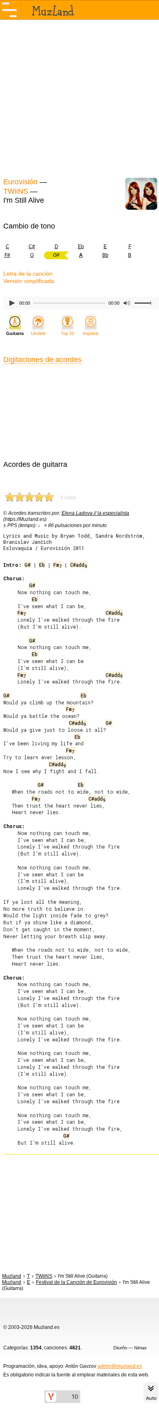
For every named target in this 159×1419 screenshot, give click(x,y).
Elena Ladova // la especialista (95, 513)
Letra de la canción (28, 273)
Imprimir (91, 333)
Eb (81, 246)
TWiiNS (15, 191)
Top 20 (67, 333)
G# (27, 564)
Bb (105, 255)
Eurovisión (20, 182)
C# (32, 246)
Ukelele (38, 333)
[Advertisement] (79, 97)
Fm (57, 564)
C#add (78, 564)
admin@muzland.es (119, 1366)
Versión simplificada (28, 281)
